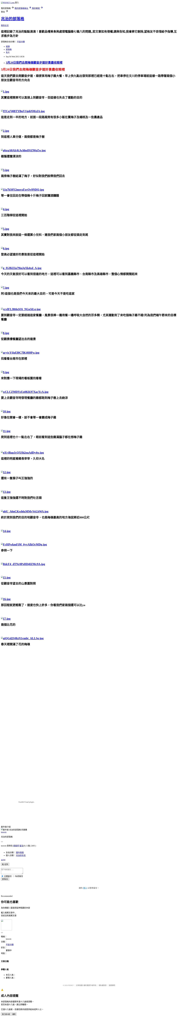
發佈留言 (5, 879)
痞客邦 (16, 846)
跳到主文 (5, 25)
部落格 (9, 49)
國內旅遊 (20, 852)
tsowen (3, 832)
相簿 (8, 47)
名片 (8, 52)
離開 (13, 1014)
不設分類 (21, 42)
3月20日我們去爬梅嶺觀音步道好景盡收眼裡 (34, 62)
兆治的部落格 (12, 19)
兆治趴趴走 (21, 855)
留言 (21, 846)
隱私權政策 (103, 985)
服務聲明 (112, 985)
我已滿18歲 (6, 1014)
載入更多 (5, 864)
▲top (3, 860)
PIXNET (71, 985)
